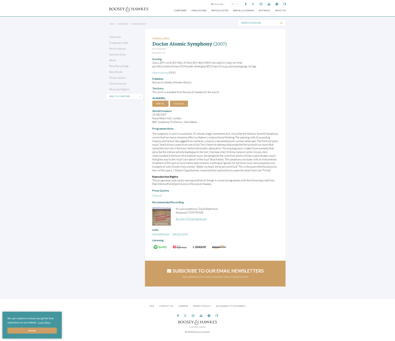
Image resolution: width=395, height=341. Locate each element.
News (112, 60)
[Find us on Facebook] (246, 3)
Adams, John (160, 38)
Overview (115, 37)
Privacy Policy (202, 306)
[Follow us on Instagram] (261, 3)
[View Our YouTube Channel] (269, 3)
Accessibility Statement (230, 306)
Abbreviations (160, 72)
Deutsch (157, 195)
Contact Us (166, 306)
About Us (280, 10)
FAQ (152, 306)
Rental (160, 103)
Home (111, 24)
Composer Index (119, 42)
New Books (116, 72)
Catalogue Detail (139, 24)
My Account (218, 4)
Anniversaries (117, 54)
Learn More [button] (44, 322)
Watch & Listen (219, 10)
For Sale (179, 103)
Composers (180, 10)
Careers (183, 306)
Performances (117, 48)
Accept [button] (32, 330)
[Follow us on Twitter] (253, 3)
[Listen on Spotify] (277, 3)
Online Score (180, 234)
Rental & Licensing (243, 10)
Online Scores (117, 83)
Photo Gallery (117, 77)
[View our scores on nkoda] (284, 3)
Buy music (264, 10)
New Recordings (119, 66)
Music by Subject (119, 89)
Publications (198, 10)
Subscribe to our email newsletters (218, 271)
